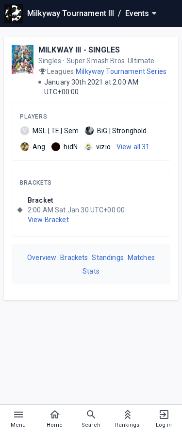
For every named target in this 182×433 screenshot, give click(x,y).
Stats (91, 271)
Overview (41, 257)
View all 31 (133, 147)
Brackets (36, 182)
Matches (141, 257)
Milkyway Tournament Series (121, 71)
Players (33, 116)
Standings (107, 257)
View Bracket (48, 220)
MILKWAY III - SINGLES (79, 49)
